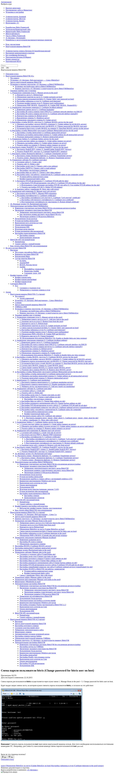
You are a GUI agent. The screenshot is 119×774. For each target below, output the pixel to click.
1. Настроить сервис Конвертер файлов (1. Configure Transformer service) (43, 156)
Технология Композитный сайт (18, 29)
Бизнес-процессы (12, 59)
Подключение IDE (22, 227)
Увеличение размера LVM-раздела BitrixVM (41, 594)
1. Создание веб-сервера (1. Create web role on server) (40, 433)
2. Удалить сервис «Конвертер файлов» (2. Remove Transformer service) (43, 158)
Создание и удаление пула (30, 288)
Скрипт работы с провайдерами (27, 244)
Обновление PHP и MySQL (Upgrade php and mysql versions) (43, 535)
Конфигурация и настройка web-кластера (31, 506)
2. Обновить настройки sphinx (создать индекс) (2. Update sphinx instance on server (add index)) (57, 426)
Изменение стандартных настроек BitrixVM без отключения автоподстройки (45, 208)
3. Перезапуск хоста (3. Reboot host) (34, 324)
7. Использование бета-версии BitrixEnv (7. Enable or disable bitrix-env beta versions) (52, 355)
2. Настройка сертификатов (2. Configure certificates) (35, 196)
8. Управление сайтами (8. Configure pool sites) (28, 160)
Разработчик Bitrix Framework (17, 27)
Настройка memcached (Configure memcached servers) (35, 548)
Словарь (18, 303)
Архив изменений (27, 298)
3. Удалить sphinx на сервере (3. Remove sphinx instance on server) (40, 145)
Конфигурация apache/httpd (25, 279)
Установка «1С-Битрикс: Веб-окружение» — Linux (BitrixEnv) (34, 80)
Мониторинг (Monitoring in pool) (28, 582)
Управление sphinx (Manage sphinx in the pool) (33, 577)
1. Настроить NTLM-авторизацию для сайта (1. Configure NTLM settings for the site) (52, 183)
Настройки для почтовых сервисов (33, 170)
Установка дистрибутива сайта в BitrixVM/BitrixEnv (35, 86)
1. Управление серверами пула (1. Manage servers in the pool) (34, 93)
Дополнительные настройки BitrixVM (30, 584)
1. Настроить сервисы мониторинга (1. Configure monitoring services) (47, 382)
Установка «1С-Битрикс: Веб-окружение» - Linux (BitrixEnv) (39, 300)
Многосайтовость (13, 34)
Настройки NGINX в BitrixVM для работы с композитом (42, 569)
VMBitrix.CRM (21, 307)
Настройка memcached (28, 655)
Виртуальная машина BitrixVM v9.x (20, 76)
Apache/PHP (24, 263)
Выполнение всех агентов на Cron (28, 223)
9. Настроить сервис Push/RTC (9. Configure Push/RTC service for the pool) (44, 447)
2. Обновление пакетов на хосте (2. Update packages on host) (38, 97)
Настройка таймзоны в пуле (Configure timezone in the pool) (43, 533)
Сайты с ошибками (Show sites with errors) (36, 575)
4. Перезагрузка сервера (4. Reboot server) (31, 116)
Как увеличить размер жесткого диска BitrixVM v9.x (40, 214)
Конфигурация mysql (23, 282)
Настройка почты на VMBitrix (31, 647)
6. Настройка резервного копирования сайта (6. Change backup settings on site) (50, 403)
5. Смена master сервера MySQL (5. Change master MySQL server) (45, 368)
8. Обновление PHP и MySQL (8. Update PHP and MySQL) (43, 334)
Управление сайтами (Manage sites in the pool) (33, 552)
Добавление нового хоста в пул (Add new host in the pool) (42, 523)
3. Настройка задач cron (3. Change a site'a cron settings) (36, 166)
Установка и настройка (15, 12)
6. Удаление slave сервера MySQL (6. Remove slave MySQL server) (45, 370)
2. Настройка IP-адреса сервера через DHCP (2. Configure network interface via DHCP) (48, 112)
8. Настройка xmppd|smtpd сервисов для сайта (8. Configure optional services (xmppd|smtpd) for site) (58, 407)
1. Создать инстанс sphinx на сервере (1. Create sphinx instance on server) (43, 141)
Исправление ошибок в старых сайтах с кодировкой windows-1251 (46, 479)
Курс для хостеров (13, 44)
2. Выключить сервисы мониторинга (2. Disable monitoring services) (46, 384)
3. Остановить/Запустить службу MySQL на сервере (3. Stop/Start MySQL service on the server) (52, 128)
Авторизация (6, 2)
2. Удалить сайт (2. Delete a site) (27, 164)
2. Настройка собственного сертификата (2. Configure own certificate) (47, 200)
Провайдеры (20, 242)
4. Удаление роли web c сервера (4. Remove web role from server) (45, 445)
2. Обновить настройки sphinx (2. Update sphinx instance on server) (41, 143)
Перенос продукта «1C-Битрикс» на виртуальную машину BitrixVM (42, 640)
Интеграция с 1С (12, 23)
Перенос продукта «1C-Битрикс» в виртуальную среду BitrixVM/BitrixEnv (44, 89)
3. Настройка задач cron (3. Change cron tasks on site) (40, 395)
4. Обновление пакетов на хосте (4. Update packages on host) (43, 326)
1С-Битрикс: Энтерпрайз (15, 38)
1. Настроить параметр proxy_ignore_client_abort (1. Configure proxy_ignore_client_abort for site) (61, 418)
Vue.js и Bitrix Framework (15, 36)
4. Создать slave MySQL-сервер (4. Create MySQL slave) (41, 365)
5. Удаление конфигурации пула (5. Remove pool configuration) (39, 103)
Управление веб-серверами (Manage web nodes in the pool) (38, 579)
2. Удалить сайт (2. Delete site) (31, 393)
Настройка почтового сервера (27, 626)
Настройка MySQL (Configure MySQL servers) (33, 546)
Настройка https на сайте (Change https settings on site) (40, 561)
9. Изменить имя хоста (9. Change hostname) (37, 336)
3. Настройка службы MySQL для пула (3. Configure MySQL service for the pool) (41, 122)
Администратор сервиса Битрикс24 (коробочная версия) (28, 51)
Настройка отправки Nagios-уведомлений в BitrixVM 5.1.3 (43, 605)
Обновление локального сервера (32, 544)
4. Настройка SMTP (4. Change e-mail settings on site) (40, 397)
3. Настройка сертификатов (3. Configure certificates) (40, 437)
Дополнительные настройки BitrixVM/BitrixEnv (29, 206)
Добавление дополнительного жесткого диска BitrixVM (42, 212)
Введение (14, 250)
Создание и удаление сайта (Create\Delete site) (38, 554)
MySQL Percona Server (28, 265)
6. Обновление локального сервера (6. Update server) (35, 120)
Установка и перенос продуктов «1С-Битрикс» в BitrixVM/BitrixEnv (37, 84)
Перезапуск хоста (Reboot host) (32, 527)
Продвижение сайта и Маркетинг (19, 10)
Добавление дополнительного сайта (29, 630)
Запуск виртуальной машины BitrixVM (25, 82)
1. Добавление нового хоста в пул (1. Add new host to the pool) (44, 319)
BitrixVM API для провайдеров (22, 240)
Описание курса (12, 74)
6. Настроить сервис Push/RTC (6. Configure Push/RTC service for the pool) (39, 147)
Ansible (22, 267)
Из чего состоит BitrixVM (16, 248)
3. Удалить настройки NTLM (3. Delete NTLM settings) (41, 187)
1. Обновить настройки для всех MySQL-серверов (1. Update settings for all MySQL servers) (50, 124)
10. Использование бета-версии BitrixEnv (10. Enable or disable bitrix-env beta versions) (53, 338)
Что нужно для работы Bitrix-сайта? (29, 252)
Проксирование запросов (30, 237)
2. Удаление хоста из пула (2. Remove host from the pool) (41, 321)
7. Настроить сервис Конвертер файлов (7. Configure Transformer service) (38, 154)
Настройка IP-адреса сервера (31, 542)
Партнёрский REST (13, 61)
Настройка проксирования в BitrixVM (30, 233)
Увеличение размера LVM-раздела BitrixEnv (37, 217)
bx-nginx (23, 261)
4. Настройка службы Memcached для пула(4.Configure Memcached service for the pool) (44, 130)
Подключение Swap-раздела (26, 219)
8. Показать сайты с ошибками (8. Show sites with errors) (37, 189)
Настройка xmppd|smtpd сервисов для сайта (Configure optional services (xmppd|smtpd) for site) (56, 567)
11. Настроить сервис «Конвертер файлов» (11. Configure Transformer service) (45, 456)
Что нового (14, 78)
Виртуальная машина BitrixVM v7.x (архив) (27, 294)
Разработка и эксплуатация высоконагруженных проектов (29, 40)
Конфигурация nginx (23, 277)
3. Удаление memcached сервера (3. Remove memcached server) (39, 137)
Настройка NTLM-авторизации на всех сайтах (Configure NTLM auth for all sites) (51, 565)
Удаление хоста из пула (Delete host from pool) (37, 525)
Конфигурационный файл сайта (32, 179)
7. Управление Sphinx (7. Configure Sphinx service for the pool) (39, 422)
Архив (8, 292)
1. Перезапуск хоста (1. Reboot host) (29, 95)
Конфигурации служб (19, 275)
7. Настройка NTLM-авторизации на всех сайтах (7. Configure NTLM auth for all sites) (53, 405)
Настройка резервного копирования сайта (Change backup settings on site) (48, 563)
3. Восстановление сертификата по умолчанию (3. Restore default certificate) (49, 202)
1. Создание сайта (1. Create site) (32, 391)
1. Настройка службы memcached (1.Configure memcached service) (40, 133)
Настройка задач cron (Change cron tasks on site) (38, 556)
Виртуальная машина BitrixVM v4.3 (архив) (27, 619)
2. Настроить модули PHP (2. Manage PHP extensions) (40, 435)
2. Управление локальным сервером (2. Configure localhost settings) (36, 107)
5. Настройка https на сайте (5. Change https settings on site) (42, 401)
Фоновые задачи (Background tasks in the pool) (33, 550)
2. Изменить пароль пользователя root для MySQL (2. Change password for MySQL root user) (51, 126)
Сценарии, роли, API (32, 273)
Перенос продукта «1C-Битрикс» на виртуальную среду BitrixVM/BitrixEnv (45, 519)
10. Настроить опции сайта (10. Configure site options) (41, 416)
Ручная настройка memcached (26, 221)
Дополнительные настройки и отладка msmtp (38, 600)
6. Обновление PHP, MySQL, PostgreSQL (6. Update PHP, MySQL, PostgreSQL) (46, 105)
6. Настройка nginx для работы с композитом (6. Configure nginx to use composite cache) (49, 175)
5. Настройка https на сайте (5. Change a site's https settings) (38, 172)
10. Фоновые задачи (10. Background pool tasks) (28, 204)
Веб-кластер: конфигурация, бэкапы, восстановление (41, 508)
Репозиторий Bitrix (22, 256)
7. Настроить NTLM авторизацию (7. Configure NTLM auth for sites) (41, 181)
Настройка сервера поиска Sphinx (28, 636)
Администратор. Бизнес (15, 21)
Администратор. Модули (15, 19)
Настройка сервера (27, 235)
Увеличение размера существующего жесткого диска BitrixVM (49, 470)
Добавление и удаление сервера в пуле (35, 290)
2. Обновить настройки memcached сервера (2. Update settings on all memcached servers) (54, 376)
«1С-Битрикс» (32, 770)
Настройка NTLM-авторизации (32, 663)
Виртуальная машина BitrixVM (18, 46)
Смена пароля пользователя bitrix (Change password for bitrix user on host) (48, 531)
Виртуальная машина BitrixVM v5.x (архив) (27, 512)
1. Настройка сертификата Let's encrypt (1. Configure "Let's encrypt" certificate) (50, 198)
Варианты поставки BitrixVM (26, 254)
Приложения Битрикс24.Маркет (18, 57)
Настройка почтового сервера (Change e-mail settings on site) (43, 559)
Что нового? (20, 296)
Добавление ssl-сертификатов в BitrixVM (36, 596)
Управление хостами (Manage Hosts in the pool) (33, 521)
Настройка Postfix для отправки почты (35, 657)
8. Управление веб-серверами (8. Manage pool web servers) (38, 431)
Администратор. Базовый (16, 17)
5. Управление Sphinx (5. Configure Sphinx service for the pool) (34, 139)
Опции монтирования (23, 225)
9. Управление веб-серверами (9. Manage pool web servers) (33, 191)
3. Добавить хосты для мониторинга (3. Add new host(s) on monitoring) (47, 386)
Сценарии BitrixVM (18, 284)
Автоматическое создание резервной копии (32, 634)
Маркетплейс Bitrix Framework (18, 32)
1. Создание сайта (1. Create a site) (28, 162)
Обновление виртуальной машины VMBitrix (32, 638)
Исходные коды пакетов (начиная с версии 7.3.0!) (39, 489)
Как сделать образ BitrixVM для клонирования (28, 246)
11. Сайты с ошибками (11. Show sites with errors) (39, 420)
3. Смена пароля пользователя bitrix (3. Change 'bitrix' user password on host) (44, 99)
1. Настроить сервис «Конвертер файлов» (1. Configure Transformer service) (49, 458)
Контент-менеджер (13, 8)
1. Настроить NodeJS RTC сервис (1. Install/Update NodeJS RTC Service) (43, 149)
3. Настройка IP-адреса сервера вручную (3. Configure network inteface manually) (46, 114)
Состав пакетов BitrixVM (25, 258)
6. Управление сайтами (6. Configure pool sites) (33, 389)
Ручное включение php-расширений (29, 231)
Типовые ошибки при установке (23, 91)
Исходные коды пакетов (24, 229)
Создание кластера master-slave (27, 628)
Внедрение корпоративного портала (20, 53)
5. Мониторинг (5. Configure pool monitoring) (32, 380)
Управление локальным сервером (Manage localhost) (35, 538)
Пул (16, 286)
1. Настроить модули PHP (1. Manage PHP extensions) (36, 193)
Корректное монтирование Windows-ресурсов (38, 481)
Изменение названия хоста (30, 540)
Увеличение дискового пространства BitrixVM (33, 210)
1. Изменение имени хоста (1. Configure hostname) (34, 110)
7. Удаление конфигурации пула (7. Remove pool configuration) (44, 332)
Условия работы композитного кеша (34, 177)
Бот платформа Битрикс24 (16, 55)
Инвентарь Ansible (31, 271)
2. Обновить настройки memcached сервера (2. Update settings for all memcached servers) (49, 135)
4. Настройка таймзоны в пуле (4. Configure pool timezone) (38, 101)
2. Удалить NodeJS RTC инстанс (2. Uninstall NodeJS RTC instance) (41, 151)
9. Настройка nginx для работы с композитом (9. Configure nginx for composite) (50, 410)
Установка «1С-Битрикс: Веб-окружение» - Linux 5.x (36, 514)
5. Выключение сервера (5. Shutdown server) (32, 118)
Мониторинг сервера (23, 632)
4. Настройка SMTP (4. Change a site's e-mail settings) (35, 168)
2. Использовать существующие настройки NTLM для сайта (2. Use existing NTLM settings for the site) (60, 185)
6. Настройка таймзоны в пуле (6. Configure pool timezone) (42, 330)
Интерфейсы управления (34, 269)
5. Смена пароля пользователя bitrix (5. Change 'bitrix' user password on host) (49, 328)
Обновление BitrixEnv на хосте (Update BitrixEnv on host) (42, 529)
